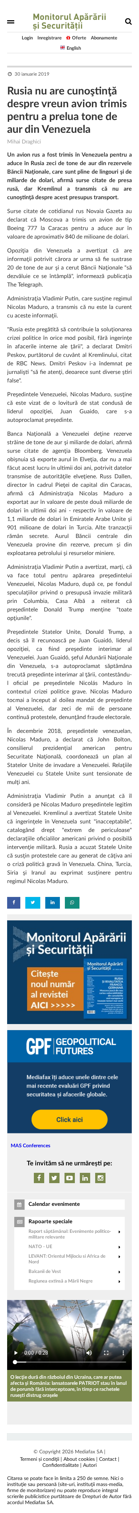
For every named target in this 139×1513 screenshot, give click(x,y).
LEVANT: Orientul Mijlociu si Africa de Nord (67, 1259)
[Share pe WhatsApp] (72, 903)
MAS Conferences (30, 1145)
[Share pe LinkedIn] (52, 903)
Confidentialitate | (62, 1465)
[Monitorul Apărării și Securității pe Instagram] (100, 1178)
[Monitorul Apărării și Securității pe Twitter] (54, 1178)
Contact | (109, 1459)
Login (27, 38)
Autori (90, 1465)
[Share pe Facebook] (13, 903)
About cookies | (80, 1459)
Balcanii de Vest (45, 1271)
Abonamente (104, 38)
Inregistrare (49, 38)
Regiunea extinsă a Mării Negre (61, 1281)
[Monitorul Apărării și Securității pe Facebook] (39, 1178)
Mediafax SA (89, 1451)
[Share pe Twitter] (32, 903)
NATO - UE (40, 1247)
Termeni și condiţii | (41, 1459)
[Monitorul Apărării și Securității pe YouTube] (70, 1178)
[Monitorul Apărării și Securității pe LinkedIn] (85, 1178)
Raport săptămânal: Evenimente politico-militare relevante (70, 1234)
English (74, 48)
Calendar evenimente (54, 1204)
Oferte (79, 38)
